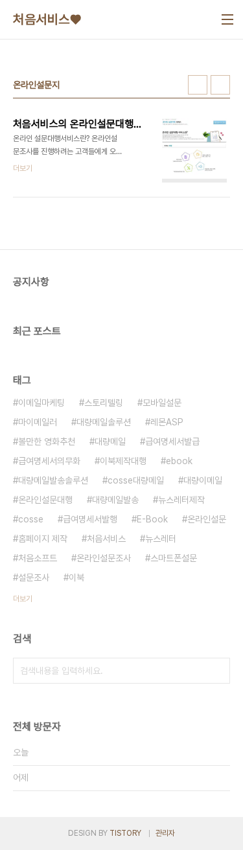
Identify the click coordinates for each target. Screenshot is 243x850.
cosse (30, 519)
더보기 (22, 598)
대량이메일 (202, 480)
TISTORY (125, 833)
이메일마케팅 (41, 402)
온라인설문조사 (103, 558)
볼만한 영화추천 (46, 441)
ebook (179, 461)
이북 (76, 577)
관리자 (165, 833)
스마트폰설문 (173, 558)
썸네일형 (197, 85)
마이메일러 (37, 422)
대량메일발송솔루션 (53, 480)
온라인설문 (206, 519)
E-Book (152, 519)
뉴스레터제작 (181, 500)
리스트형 (220, 85)
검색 (217, 670)
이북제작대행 (123, 461)
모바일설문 (162, 402)
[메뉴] (227, 19)
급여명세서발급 (172, 441)
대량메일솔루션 (103, 422)
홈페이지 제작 (42, 538)
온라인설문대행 (45, 500)
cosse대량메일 (136, 480)
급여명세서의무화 (49, 461)
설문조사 (33, 577)
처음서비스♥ (47, 19)
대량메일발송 (115, 500)
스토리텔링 (103, 402)
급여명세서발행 (90, 519)
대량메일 (110, 441)
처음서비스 (106, 538)
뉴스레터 (160, 538)
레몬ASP (166, 422)
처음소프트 (37, 558)
